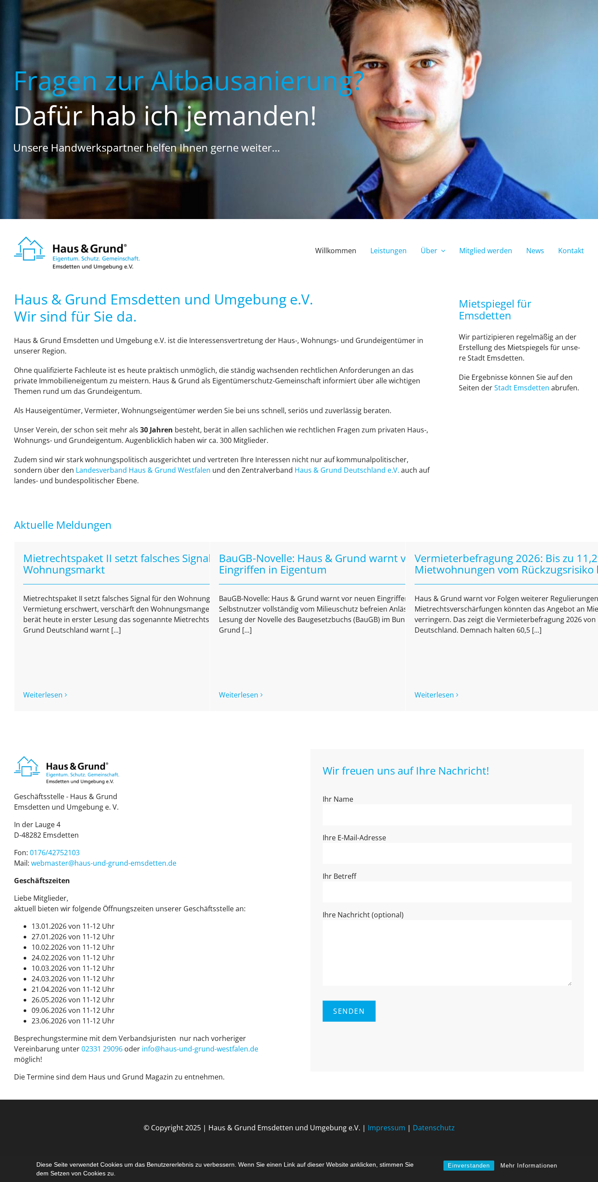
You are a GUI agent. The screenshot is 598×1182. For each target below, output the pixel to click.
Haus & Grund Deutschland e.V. (347, 470)
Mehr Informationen (528, 1165)
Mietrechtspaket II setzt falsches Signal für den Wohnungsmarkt (136, 564)
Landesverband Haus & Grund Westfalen (143, 470)
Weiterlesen (43, 695)
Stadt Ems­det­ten (521, 388)
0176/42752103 (55, 852)
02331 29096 (102, 1049)
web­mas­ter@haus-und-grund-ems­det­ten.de (103, 863)
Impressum (386, 1127)
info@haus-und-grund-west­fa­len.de (200, 1049)
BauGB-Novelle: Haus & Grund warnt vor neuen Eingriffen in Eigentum (334, 564)
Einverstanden (469, 1165)
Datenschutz (434, 1127)
